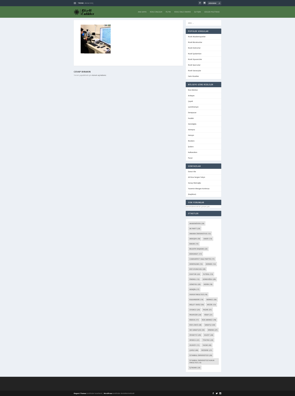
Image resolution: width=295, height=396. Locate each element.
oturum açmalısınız (99, 75)
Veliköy (194, 345)
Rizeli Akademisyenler (197, 36)
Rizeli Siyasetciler (195, 59)
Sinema (212, 330)
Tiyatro (208, 340)
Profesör (195, 315)
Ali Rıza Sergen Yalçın (196, 177)
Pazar (190, 158)
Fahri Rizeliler (193, 76)
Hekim (208, 284)
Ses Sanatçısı (196, 330)
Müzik (211, 304)
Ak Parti (194, 228)
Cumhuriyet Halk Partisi (201, 259)
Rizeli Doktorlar (194, 48)
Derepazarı (195, 264)
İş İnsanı (194, 368)
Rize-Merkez (209, 320)
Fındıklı (191, 118)
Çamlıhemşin (193, 107)
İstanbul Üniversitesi (200, 355)
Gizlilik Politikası (212, 12)
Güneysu (191, 129)
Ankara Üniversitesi (200, 234)
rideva (194, 320)
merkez (211, 299)
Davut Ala (192, 171)
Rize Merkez (193, 90)
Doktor (194, 274)
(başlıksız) (192, 194)
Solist (208, 335)
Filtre (168, 12)
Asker (208, 239)
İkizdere (191, 141)
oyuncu (194, 310)
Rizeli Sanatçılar (194, 70)
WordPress (108, 393)
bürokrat (195, 254)
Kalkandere (192, 152)
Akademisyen (196, 223)
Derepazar (192, 112)
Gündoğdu (192, 124)
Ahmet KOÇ (89, 3)
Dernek (211, 264)
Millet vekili (196, 304)
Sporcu (194, 340)
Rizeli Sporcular (194, 65)
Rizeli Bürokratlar (195, 42)
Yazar (207, 345)
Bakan (193, 244)
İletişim (197, 12)
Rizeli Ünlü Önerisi (182, 12)
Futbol (208, 274)
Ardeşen (191, 95)
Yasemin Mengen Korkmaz (198, 188)
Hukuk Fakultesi (198, 294)
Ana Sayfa (142, 12)
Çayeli (190, 101)
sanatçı (210, 325)
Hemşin (191, 135)
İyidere (190, 147)
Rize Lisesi (195, 325)
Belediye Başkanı (198, 249)
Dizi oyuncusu (197, 269)
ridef (208, 315)
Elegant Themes (80, 393)
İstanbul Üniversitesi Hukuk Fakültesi (201, 361)
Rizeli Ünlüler (156, 12)
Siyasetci (195, 335)
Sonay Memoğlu (194, 183)
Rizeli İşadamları (194, 54)
